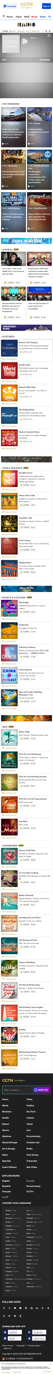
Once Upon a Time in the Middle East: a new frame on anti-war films (13, 271)
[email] (49, 31)
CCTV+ (30, 1191)
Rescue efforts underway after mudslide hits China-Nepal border (39, 217)
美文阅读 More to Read (28, 873)
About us (7, 1348)
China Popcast (25, 670)
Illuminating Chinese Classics (32, 1052)
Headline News (13, 123)
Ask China (31, 1167)
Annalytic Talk (25, 518)
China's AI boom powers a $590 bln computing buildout (13, 217)
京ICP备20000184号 (32, 1354)
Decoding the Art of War (30, 917)
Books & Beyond (26, 895)
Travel (29, 1124)
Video (5, 1154)
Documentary (33, 1136)
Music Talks (24, 732)
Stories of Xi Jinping (28, 342)
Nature (5, 1124)
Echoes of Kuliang (27, 962)
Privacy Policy (6, 1372)
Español (13, 31)
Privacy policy (34, 1345)
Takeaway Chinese (27, 647)
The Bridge (24, 602)
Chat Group (32, 1154)
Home (10, 16)
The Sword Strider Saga (29, 985)
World (27, 16)
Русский (36, 31)
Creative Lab (32, 1142)
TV (49, 16)
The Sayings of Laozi (28, 940)
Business (7, 1111)
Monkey (22, 1029)
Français (21, 31)
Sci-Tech (30, 1111)
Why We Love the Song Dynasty (33, 776)
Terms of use (7, 1345)
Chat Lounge (24, 540)
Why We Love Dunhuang (30, 754)
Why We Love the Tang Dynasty (33, 799)
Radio (43, 16)
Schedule (46, 60)
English (6, 1180)
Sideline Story (25, 563)
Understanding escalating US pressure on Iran (38, 132)
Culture (30, 1117)
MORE (16, 249)
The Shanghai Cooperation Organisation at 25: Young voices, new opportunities (37, 177)
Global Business (14, 208)
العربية (29, 31)
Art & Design (8, 1148)
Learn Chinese (9, 1167)
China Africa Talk (27, 495)
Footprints (24, 625)
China (18, 16)
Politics (30, 1105)
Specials (6, 1160)
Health (5, 1117)
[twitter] (43, 31)
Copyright (20, 1345)
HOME (5, 31)
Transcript (31, 1160)
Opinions (6, 1136)
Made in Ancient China (29, 432)
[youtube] (46, 31)
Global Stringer (10, 1142)
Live (35, 16)
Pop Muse (23, 821)
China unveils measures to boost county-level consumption (38, 306)
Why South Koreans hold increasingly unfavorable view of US (13, 174)
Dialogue (37, 123)
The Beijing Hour (40, 208)
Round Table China (27, 387)
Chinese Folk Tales (27, 850)
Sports (5, 1130)
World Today (13, 166)
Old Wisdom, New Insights (31, 1007)
